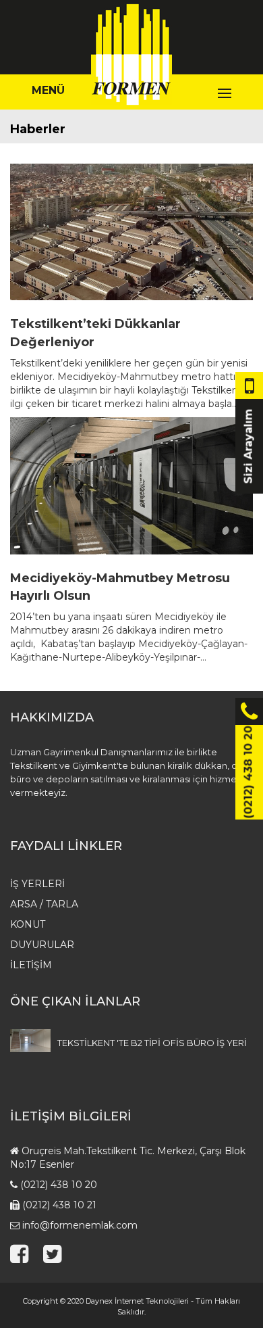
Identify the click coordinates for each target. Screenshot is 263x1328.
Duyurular (42, 945)
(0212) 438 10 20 (58, 1185)
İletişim (31, 965)
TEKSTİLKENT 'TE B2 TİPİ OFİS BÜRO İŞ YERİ (152, 1042)
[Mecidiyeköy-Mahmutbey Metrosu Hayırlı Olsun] (131, 485)
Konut (27, 924)
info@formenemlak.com (80, 1225)
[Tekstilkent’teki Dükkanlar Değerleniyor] (131, 232)
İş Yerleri (37, 884)
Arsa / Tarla (44, 904)
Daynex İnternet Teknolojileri (137, 1301)
